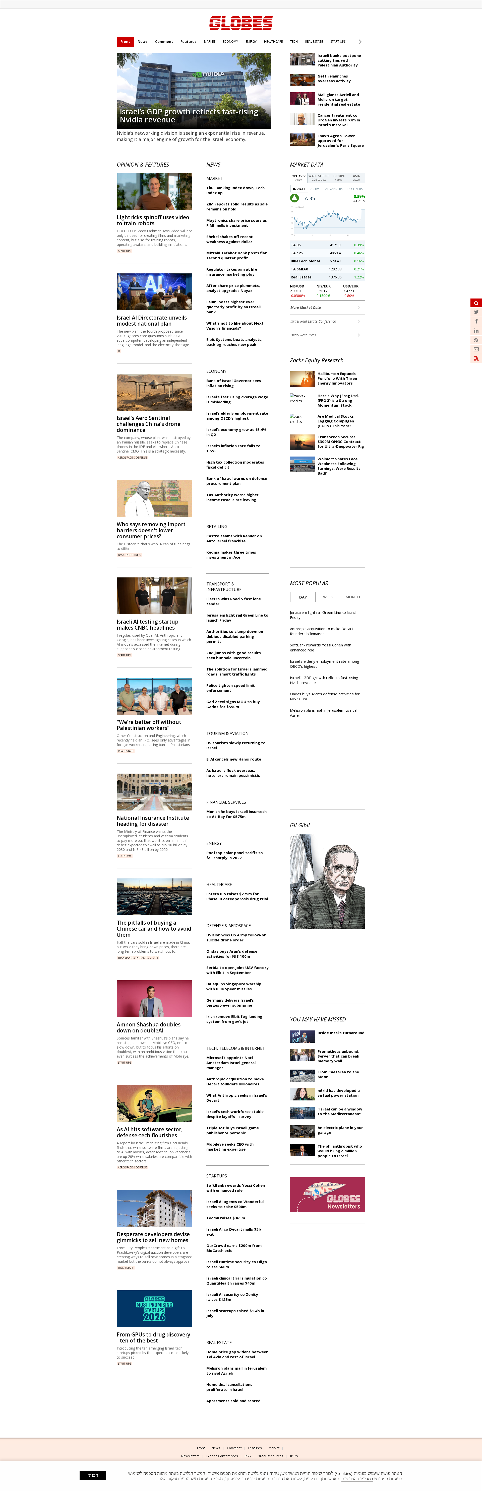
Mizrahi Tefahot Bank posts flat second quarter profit (236, 255)
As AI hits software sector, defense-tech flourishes (150, 1132)
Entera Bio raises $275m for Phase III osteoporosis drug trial (237, 896)
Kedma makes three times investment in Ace (231, 555)
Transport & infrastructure (138, 957)
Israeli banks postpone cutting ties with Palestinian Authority (339, 60)
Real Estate (301, 277)
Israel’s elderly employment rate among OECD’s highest (237, 416)
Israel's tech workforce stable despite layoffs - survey (235, 1114)
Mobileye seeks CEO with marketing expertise (230, 1147)
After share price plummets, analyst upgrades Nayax (233, 288)
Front (125, 41)
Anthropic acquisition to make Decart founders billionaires (321, 631)
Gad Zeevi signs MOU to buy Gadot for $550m (233, 704)
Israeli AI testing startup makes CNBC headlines (147, 624)
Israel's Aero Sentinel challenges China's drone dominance (148, 423)
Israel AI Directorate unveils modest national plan (152, 320)
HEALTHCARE (273, 41)
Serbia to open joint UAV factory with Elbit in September (237, 970)
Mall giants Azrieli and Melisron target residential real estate (339, 99)
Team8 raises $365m (225, 1217)
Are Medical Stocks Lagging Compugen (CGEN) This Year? (336, 421)
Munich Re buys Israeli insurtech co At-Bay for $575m (236, 814)
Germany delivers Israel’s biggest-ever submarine (230, 1003)
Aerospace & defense (132, 457)
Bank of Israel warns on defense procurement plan (236, 481)
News (143, 41)
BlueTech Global (305, 261)
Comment (164, 41)
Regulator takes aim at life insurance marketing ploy (231, 272)
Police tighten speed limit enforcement (230, 688)
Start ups (124, 251)
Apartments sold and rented (233, 1400)
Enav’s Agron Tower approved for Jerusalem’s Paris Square (341, 140)
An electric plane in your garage (340, 1130)
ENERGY (251, 41)
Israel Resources (303, 335)
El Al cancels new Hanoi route (233, 759)
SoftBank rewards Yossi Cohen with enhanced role (235, 1188)
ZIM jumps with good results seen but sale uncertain (233, 655)
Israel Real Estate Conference (313, 321)
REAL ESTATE (314, 41)
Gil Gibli (300, 825)
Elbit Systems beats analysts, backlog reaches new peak (234, 342)
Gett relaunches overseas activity (334, 78)
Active (315, 189)
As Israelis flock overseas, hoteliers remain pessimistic (233, 773)
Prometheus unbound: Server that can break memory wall (338, 1056)
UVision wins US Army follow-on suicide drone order (236, 937)
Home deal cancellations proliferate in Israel (229, 1387)
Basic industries (129, 555)
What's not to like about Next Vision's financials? (235, 326)
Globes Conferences (222, 1456)
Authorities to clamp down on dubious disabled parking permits (234, 636)
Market (274, 1448)
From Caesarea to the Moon (338, 1074)
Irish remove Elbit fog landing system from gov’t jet (234, 1019)
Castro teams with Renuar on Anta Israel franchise (234, 538)
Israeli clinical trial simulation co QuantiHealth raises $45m (236, 1281)
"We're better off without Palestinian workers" (149, 724)
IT (119, 351)
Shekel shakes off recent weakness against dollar (229, 239)
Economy (124, 856)
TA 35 (296, 245)
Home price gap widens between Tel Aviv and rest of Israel (237, 1354)
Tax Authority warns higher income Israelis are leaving (232, 497)
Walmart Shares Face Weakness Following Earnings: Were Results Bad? (339, 466)
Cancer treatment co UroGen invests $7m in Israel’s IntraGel (339, 120)
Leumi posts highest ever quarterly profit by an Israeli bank (233, 306)
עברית (294, 1456)
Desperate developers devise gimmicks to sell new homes (153, 1237)
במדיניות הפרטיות (357, 1478)
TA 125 (297, 253)
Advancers (333, 189)
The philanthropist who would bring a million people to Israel (340, 1151)
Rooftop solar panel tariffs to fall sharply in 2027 (234, 855)
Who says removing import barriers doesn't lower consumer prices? (151, 530)
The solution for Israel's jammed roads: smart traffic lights (237, 671)
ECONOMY (230, 41)
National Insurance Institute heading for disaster (153, 820)
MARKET (209, 41)
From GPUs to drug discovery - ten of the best (153, 1337)
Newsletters (190, 1456)
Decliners (355, 189)
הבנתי (93, 1475)
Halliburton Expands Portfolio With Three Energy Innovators (337, 378)
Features (188, 41)
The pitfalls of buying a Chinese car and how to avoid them (154, 928)
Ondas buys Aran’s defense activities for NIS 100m (231, 954)
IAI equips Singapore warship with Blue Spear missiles (233, 986)
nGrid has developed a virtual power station (339, 1093)
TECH (294, 41)
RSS (248, 1456)
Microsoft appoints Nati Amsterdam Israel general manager (231, 1062)
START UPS (337, 41)
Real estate (125, 751)
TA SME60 (299, 269)
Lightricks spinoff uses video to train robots (153, 220)
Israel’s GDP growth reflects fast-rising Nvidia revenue (189, 115)
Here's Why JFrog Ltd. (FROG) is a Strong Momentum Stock (338, 400)
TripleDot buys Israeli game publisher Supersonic (232, 1130)
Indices (299, 189)
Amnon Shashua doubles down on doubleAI (148, 1027)
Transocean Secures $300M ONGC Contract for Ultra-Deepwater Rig (341, 441)
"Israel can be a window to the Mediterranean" (340, 1111)
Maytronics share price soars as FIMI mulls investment (236, 223)
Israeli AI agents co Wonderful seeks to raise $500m (235, 1204)
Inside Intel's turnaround (341, 1032)
